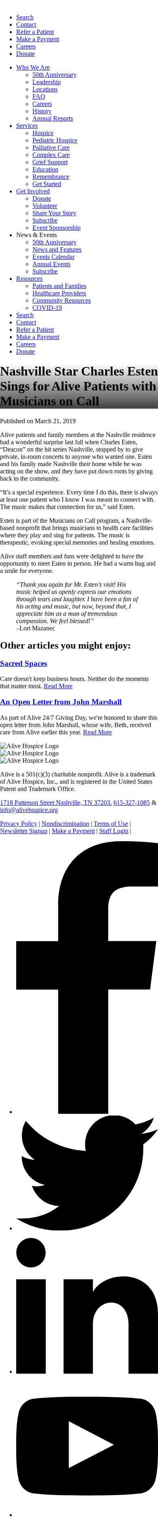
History (41, 111)
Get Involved (33, 191)
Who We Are (33, 67)
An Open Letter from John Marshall (61, 702)
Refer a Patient (35, 31)
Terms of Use (111, 823)
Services (27, 125)
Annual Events (51, 264)
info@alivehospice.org (29, 809)
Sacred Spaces (23, 663)
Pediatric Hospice (54, 140)
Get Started (46, 183)
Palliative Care (51, 147)
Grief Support (50, 162)
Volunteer (44, 205)
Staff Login (113, 830)
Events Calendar (53, 256)
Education (45, 169)
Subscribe (45, 220)
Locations (45, 89)
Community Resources (61, 300)
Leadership (46, 81)
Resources (29, 278)
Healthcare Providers (59, 293)
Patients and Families (59, 285)
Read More (58, 686)
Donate (25, 53)
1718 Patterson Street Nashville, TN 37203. (56, 802)
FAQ (38, 96)
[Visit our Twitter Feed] (87, 1228)
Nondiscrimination (65, 823)
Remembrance (50, 176)
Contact (26, 24)
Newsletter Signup (23, 830)
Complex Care (51, 154)
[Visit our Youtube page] (87, 1514)
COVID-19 (47, 307)
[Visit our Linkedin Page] (87, 1371)
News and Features (56, 249)
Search (25, 17)
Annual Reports (52, 118)
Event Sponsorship (56, 227)
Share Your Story (54, 213)
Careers (26, 46)
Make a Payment (37, 39)
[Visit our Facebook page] (87, 1111)
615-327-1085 (131, 802)
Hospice (42, 132)
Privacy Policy (18, 823)
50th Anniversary (54, 74)
